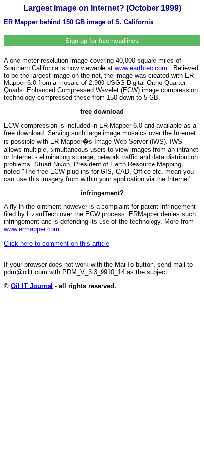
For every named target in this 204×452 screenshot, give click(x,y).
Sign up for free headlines (102, 40)
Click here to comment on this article (56, 243)
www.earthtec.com (141, 68)
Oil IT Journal (32, 285)
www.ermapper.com (31, 229)
